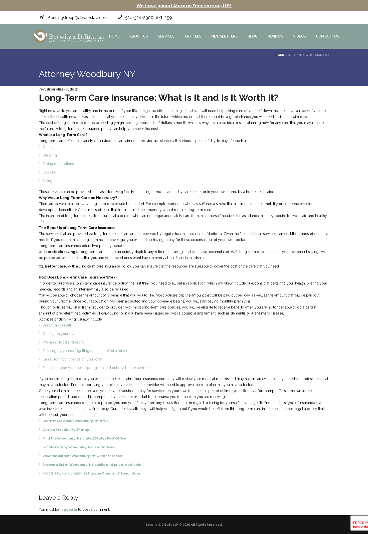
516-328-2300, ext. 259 (148, 17)
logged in (68, 509)
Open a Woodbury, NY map (66, 429)
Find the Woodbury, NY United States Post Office (84, 438)
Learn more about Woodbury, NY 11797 (75, 420)
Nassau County (101, 473)
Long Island (131, 473)
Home (280, 55)
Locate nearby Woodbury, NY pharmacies (79, 447)
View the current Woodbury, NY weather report (83, 456)
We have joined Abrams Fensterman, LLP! (184, 5)
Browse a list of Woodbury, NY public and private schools (92, 464)
